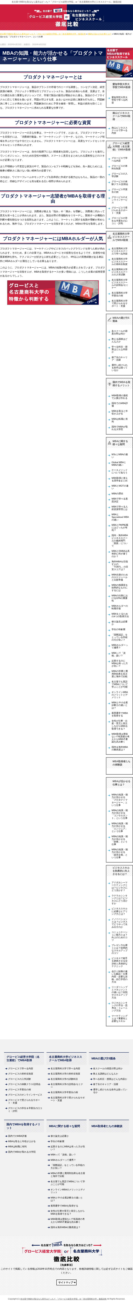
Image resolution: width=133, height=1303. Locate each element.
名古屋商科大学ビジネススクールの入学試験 (119, 272)
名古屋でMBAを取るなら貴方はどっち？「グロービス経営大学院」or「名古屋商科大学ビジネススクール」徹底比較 (66, 2)
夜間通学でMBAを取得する (120, 714)
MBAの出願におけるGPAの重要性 (120, 598)
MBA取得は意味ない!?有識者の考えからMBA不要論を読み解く (120, 738)
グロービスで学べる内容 (119, 159)
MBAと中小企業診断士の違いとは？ (120, 705)
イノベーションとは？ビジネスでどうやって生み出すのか (119, 923)
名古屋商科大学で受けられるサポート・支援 (119, 303)
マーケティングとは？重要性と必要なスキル (119, 1018)
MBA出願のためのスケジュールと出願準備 (120, 577)
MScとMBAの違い (120, 455)
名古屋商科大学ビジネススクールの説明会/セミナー (120, 284)
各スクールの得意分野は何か (119, 332)
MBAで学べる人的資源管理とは (120, 508)
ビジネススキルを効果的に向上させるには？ (121, 870)
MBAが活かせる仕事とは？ (121, 783)
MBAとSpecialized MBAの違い (120, 517)
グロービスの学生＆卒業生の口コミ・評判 (119, 221)
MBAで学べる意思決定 (120, 500)
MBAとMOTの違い (120, 487)
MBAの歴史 (117, 493)
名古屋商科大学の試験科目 (64, 1079)
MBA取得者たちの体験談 (121, 763)
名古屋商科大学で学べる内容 (65, 1068)
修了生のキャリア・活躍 (119, 358)
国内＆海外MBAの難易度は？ (120, 748)
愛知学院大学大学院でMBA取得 (121, 86)
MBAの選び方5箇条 (121, 319)
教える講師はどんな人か (119, 340)
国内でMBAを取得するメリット (121, 384)
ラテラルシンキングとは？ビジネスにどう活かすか (119, 899)
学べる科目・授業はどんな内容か (119, 349)
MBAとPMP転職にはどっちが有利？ (120, 527)
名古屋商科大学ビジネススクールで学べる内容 (119, 251)
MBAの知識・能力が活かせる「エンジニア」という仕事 (120, 827)
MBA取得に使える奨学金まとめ (120, 479)
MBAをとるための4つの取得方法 (120, 615)
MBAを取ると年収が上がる (120, 412)
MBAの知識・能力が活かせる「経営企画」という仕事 (120, 853)
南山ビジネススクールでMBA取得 (121, 116)
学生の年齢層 (118, 629)
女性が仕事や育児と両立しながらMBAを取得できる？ (68, 1212)
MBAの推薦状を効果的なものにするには (120, 587)
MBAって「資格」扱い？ (119, 654)
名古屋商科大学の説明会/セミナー (67, 1085)
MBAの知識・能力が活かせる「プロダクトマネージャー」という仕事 (120, 799)
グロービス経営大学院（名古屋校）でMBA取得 (121, 146)
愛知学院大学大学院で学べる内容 (119, 100)
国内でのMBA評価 (120, 404)
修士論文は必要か (119, 622)
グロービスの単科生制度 (119, 167)
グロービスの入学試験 (119, 175)
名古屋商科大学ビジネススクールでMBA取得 (121, 236)
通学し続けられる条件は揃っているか (119, 367)
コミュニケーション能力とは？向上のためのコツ (119, 936)
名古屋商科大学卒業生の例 (119, 294)
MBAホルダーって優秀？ (120, 646)
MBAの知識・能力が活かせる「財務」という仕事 (120, 840)
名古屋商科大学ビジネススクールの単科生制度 (119, 261)
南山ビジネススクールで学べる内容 (119, 130)
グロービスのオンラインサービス (119, 200)
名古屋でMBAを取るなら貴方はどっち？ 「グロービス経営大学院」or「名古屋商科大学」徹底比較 (63, 1299)
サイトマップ (65, 1282)
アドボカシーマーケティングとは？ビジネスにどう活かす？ (119, 886)
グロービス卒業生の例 (119, 190)
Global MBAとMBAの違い (119, 463)
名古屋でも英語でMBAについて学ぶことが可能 (120, 684)
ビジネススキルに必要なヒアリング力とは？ (119, 911)
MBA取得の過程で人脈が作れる (120, 396)
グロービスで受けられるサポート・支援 (119, 210)
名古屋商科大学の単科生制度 (65, 1074)
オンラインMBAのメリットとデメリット (120, 695)
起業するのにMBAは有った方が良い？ (120, 663)
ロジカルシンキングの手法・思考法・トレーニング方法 (119, 1007)
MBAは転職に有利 (120, 420)
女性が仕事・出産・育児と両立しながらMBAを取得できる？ (120, 725)
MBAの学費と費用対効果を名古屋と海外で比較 (120, 674)
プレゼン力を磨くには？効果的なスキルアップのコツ (119, 949)
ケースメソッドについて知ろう (119, 471)
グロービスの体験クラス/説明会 (120, 182)
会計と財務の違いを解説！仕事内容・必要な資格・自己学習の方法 (119, 976)
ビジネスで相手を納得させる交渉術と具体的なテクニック (119, 962)
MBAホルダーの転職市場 (120, 607)
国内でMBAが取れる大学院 (120, 428)
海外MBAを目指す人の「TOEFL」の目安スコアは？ (120, 565)
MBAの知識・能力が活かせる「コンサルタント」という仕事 (120, 814)
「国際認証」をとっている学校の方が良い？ (119, 637)
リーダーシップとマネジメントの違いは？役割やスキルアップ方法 (119, 992)
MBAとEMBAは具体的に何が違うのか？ (121, 553)
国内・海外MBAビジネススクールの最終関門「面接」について (120, 540)
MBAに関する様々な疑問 (120, 443)
